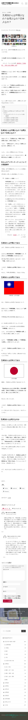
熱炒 (15, 651)
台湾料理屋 (15, 644)
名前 (4, 582)
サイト (4, 591)
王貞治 (14, 235)
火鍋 (15, 654)
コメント (7, 508)
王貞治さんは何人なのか (9, 122)
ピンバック (17, 508)
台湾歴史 (15, 686)
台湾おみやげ (15, 702)
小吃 (15, 657)
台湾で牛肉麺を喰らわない (12, 715)
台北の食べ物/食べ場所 (15, 641)
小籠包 (15, 648)
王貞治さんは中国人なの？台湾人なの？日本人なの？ (13, 111)
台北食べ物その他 (15, 660)
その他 (9, 12)
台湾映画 (15, 692)
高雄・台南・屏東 (15, 676)
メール (5, 586)
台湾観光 (15, 663)
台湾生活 (15, 689)
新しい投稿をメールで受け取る (12, 598)
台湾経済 (15, 695)
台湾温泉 (15, 682)
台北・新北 (15, 667)
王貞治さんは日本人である (12, 121)
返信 (2, 531)
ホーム (4, 12)
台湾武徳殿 (15, 698)
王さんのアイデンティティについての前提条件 (15, 115)
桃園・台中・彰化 (15, 670)
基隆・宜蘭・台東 (15, 673)
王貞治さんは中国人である (12, 117)
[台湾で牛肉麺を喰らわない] (10, 3)
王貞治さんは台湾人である (12, 119)
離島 (15, 679)
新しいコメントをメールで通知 (12, 596)
